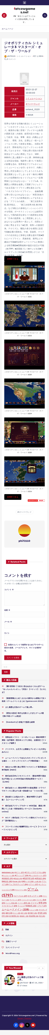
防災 (42, 916)
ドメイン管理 (38, 903)
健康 (9, 913)
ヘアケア (41, 906)
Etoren (17, 881)
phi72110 (11, 56)
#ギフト (19, 872)
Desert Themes (25, 1021)
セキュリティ (35, 896)
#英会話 (17, 878)
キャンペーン (21, 890)
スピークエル (20, 896)
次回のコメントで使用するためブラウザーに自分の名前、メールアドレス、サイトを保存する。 (24, 648)
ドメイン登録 (11, 903)
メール (8, 622)
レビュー (33, 910)
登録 (7, 929)
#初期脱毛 (7, 878)
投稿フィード (11, 941)
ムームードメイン (15, 909)
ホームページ (7, 29)
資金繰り (24, 916)
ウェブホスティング (18, 884)
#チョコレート (8, 875)
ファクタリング (9, 906)
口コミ (16, 913)
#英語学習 (28, 878)
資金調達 (33, 916)
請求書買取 (14, 916)
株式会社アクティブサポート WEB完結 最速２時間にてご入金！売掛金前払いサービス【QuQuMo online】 (24, 809)
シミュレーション (24, 56)
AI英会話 (40, 878)
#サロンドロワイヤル (35, 872)
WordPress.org (13, 953)
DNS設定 (7, 881)
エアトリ (33, 884)
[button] (39, 968)
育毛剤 (42, 913)
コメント (9, 589)
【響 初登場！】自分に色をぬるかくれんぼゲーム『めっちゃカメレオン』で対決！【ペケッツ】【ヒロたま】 (24, 689)
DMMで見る (12, 259)
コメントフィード (13, 947)
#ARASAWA (8, 872)
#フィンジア (22, 875)
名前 (7, 610)
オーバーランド (33, 104)
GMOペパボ (27, 881)
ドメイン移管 (24, 903)
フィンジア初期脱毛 (27, 906)
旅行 (24, 913)
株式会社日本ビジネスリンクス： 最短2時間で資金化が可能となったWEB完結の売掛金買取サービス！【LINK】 (24, 779)
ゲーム (20, 974)
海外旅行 (32, 913)
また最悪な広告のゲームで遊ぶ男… (19, 707)
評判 (5, 916)
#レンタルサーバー (37, 875)
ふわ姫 (37, 881)
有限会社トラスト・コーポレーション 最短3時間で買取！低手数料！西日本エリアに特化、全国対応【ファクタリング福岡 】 (24, 740)
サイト (7, 633)
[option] (24, 981)
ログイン (9, 935)
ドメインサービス (28, 900)
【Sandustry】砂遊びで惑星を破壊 (20, 722)
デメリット (15, 900)
